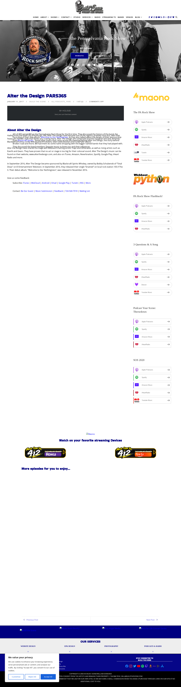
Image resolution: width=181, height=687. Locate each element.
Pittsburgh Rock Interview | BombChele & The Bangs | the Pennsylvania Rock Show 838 (35, 570)
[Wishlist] (173, 17)
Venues (129, 17)
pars (68, 102)
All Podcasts (58, 102)
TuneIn (75, 183)
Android (45, 183)
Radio (97, 17)
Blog (137, 17)
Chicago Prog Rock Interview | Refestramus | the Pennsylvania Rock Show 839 (36, 499)
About (44, 17)
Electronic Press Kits (59, 666)
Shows (54, 17)
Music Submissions (58, 669)
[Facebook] (149, 17)
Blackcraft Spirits (25, 140)
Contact (65, 17)
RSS (82, 183)
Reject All (32, 677)
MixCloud (35, 183)
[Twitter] (151, 17)
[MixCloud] (166, 17)
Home (36, 17)
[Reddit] (168, 17)
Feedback (58, 191)
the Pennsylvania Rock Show (98, 38)
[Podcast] (164, 17)
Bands (121, 17)
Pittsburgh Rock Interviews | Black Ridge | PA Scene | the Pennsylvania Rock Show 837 (37, 605)
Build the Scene (38, 102)
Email (54, 183)
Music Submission (43, 191)
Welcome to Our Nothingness (54, 137)
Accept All (48, 677)
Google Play (64, 183)
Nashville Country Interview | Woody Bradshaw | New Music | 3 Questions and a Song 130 (37, 535)
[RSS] (161, 17)
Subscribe (101, 56)
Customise (16, 677)
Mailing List (85, 191)
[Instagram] (154, 17)
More (88, 183)
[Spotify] (156, 17)
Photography (56, 664)
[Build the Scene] (89, 7)
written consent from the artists (70, 676)
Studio (77, 17)
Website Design (57, 661)
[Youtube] (159, 17)
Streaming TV (109, 17)
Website (79, 56)
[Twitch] (171, 17)
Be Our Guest (27, 191)
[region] (32, 667)
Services (86, 17)
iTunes (26, 183)
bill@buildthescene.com (131, 676)
